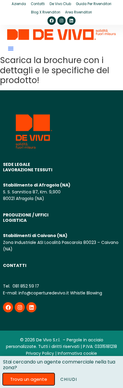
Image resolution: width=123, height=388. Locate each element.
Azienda (19, 3)
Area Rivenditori (78, 12)
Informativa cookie (77, 353)
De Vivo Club (60, 3)
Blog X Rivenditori (45, 12)
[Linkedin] (71, 20)
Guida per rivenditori (93, 3)
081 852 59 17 (25, 286)
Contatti (38, 3)
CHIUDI (68, 379)
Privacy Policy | (41, 353)
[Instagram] (61, 20)
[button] (10, 48)
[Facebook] (51, 20)
